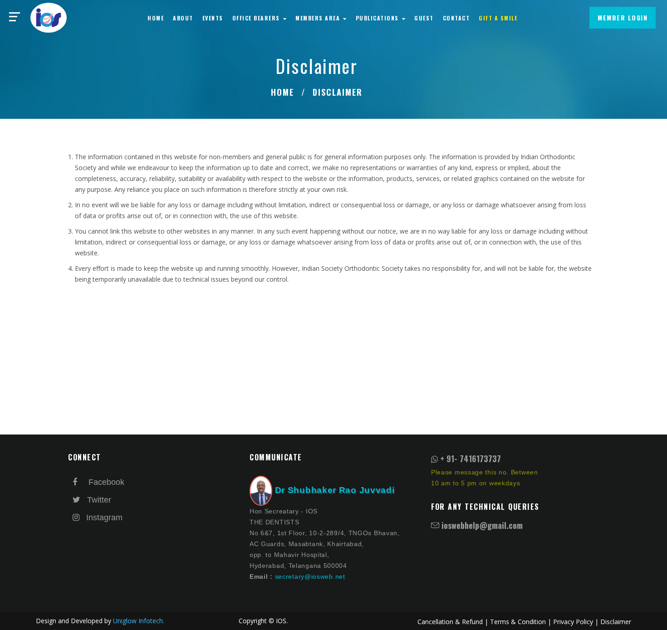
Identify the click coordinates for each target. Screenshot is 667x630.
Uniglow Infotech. (138, 620)
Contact (456, 18)
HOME (282, 92)
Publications (378, 18)
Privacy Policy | (575, 621)
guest (424, 18)
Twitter (98, 499)
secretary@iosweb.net (310, 576)
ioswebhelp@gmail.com (482, 525)
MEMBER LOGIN (622, 17)
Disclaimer (615, 621)
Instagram (101, 517)
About (183, 18)
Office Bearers (257, 18)
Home (155, 18)
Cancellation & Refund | (452, 621)
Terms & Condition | (520, 621)
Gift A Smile (498, 18)
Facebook (103, 482)
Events (212, 18)
